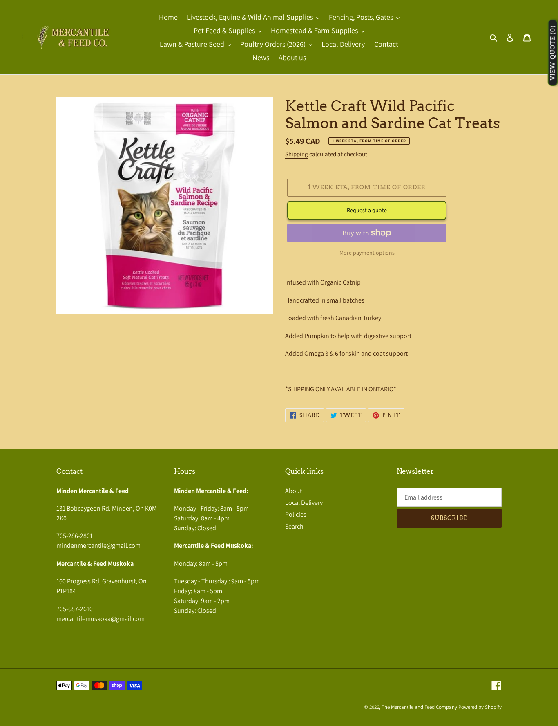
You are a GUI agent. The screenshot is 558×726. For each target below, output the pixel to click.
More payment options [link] (367, 252)
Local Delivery (304, 502)
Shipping (296, 154)
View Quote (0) (552, 53)
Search (294, 526)
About (293, 490)
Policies (295, 514)
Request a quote (367, 210)
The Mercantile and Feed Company (419, 707)
